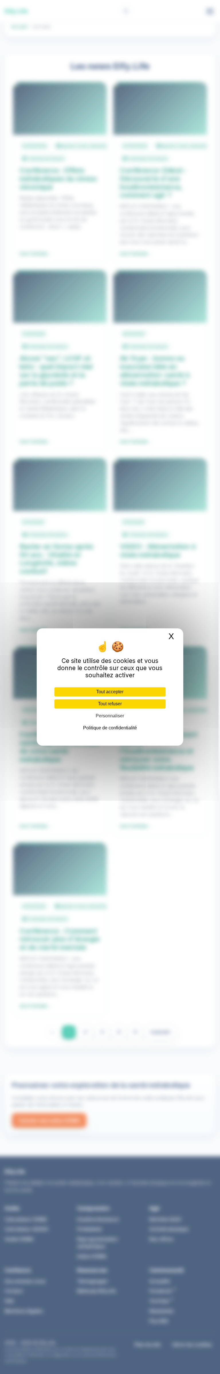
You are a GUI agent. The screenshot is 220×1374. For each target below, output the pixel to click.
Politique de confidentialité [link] (110, 727)
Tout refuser (110, 703)
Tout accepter (109, 691)
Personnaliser (110, 715)
